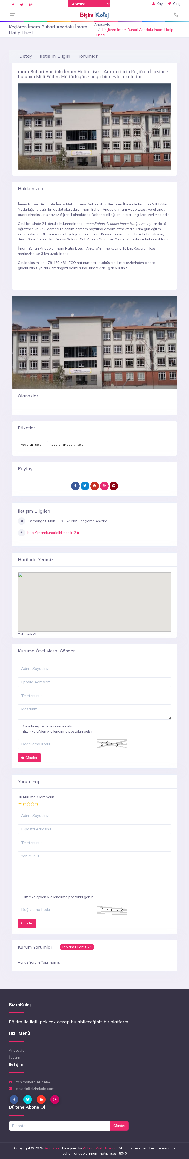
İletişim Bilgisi (55, 56)
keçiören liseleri (32, 444)
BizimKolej (52, 1148)
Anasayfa (102, 24)
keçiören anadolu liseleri (67, 444)
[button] (29, 126)
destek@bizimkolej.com (34, 1088)
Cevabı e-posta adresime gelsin (49, 726)
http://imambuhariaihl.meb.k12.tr (53, 532)
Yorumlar (88, 56)
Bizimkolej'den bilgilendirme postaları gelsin (58, 731)
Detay (25, 56)
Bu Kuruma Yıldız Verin (36, 797)
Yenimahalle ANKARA (33, 1082)
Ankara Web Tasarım (100, 1148)
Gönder (30, 758)
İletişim (14, 1057)
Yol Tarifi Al (27, 634)
